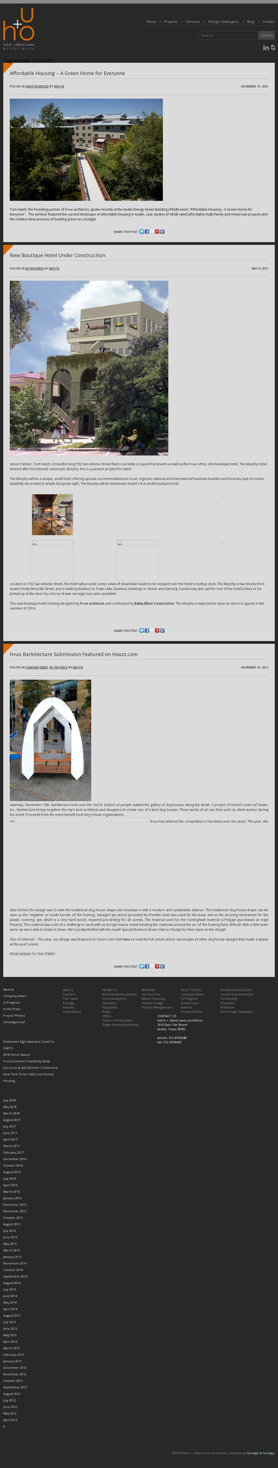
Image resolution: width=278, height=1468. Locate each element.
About (151, 21)
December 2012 (14, 1368)
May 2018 (10, 1107)
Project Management (157, 1007)
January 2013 (12, 1361)
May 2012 (10, 1413)
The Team (70, 999)
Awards (8, 989)
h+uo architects (92, 603)
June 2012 (10, 1407)
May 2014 (10, 1302)
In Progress (35, 268)
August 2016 (11, 1172)
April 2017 (10, 1139)
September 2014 (15, 1276)
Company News (37, 667)
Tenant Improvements (236, 994)
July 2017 (9, 1126)
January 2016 (12, 1198)
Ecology (68, 1003)
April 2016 (10, 1185)
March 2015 (11, 1250)
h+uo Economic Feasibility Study (26, 1061)
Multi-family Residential (119, 994)
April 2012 (10, 1420)
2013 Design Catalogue (236, 1012)
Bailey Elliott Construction (154, 603)
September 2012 (15, 1387)
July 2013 (9, 1322)
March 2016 (11, 1191)
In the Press (58, 667)
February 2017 (13, 1152)
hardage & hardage (261, 1453)
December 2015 (14, 1204)
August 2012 (11, 1394)
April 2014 (10, 1309)
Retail (106, 1012)
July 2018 (9, 1100)
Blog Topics (191, 990)
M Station (227, 1007)
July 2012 (9, 1400)
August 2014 (11, 1283)
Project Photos (14, 1015)
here (126, 939)
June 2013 (10, 1328)
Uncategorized (37, 86)
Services (193, 21)
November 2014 (14, 1263)
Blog (250, 21)
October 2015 (13, 1218)
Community (229, 999)
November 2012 (14, 1374)
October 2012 (13, 1381)
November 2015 (14, 1211)
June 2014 (10, 1296)
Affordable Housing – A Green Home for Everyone (67, 73)
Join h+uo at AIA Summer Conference (30, 1068)
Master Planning (153, 999)
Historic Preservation (117, 1020)
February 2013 (13, 1355)
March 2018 (11, 1113)
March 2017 (11, 1146)
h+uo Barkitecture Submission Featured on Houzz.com (74, 654)
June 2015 (10, 1237)
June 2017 (10, 1133)
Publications (72, 1012)
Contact (268, 21)
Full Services (151, 994)
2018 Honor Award (16, 1054)
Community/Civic (114, 999)
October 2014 (13, 1270)
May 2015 (10, 1244)
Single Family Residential (120, 1025)
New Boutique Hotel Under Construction (57, 255)
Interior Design (152, 1003)
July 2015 (9, 1231)
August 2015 (11, 1224)
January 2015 (12, 1257)
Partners (69, 994)
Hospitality (110, 1007)
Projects (171, 21)
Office (106, 1016)
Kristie (59, 86)
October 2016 (13, 1165)
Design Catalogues (223, 21)
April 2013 (10, 1341)
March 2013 (11, 1348)
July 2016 (9, 1178)
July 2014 (9, 1289)
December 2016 (14, 1159)
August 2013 (11, 1315)
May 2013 (10, 1335)
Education (109, 1003)
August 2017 (11, 1120)
